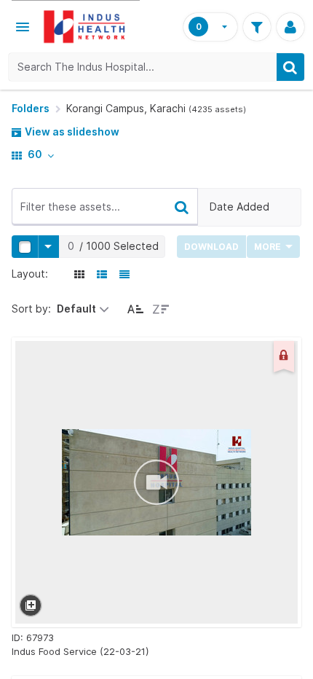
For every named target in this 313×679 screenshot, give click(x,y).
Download (211, 246)
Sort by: (31, 308)
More (268, 246)
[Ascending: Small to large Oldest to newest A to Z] (135, 309)
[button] (22, 27)
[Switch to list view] (102, 274)
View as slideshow (71, 131)
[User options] (290, 27)
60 (34, 154)
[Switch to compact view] (124, 274)
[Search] (290, 67)
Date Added (239, 206)
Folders (30, 108)
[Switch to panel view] (79, 274)
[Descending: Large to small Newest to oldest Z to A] (161, 309)
